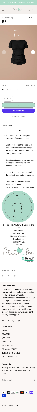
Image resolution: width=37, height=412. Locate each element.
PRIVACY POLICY (9, 349)
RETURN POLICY (9, 357)
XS (3, 89)
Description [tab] (7, 126)
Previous (6, 270)
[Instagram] (13, 320)
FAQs (4, 330)
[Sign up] (34, 380)
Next (13, 270)
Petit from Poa (12, 405)
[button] (4, 52)
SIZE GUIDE (7, 345)
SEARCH (6, 334)
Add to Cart (18, 105)
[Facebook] (8, 320)
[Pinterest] (19, 320)
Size (18, 85)
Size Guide (30, 85)
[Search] (29, 10)
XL (18, 89)
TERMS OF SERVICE (11, 353)
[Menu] (3, 10)
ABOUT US (6, 342)
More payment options (18, 116)
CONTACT (6, 338)
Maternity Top (7, 18)
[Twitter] (3, 320)
